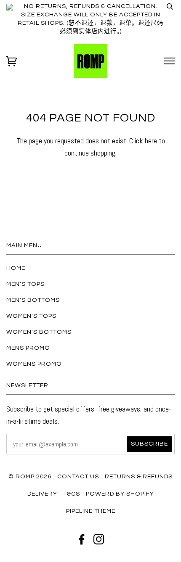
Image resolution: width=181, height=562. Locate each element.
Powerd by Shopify (120, 494)
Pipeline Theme (90, 511)
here (151, 140)
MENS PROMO (28, 348)
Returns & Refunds (139, 476)
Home (15, 268)
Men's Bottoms (33, 300)
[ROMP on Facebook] (82, 541)
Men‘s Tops (25, 284)
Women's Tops (31, 316)
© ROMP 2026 (29, 476)
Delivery (42, 494)
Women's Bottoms (39, 332)
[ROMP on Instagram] (99, 541)
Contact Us (78, 476)
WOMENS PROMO (34, 364)
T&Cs (71, 494)
